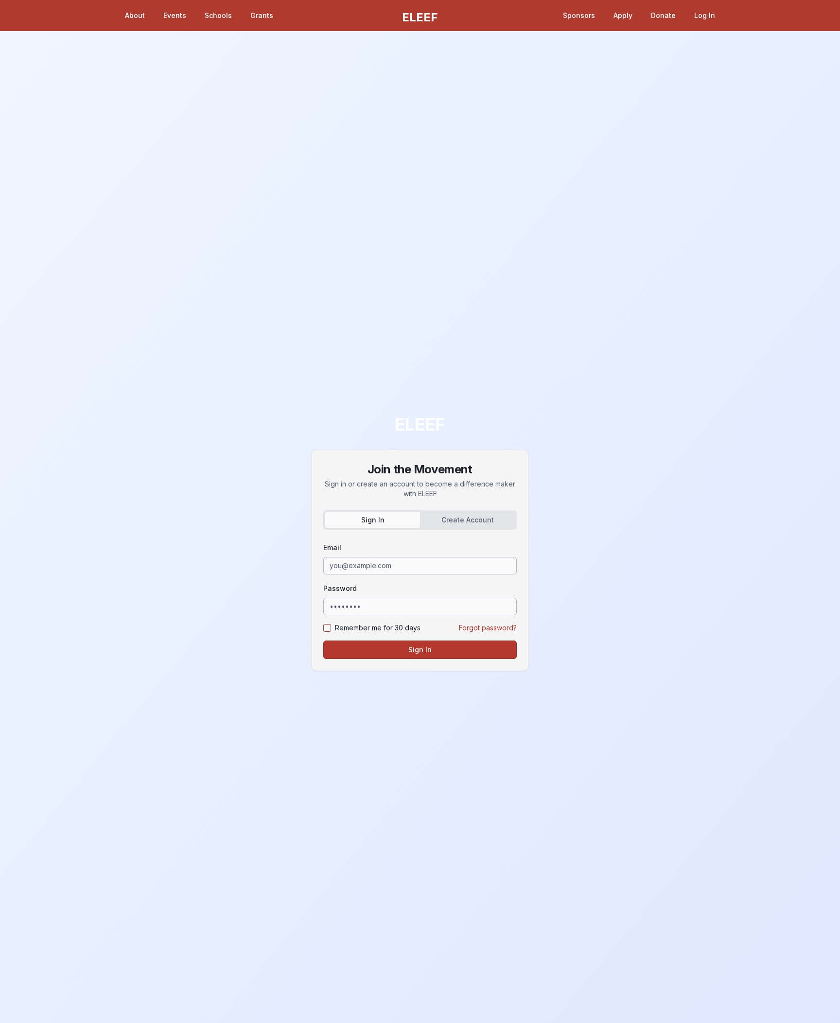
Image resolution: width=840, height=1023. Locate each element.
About (135, 15)
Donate (663, 15)
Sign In (420, 649)
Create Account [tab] (467, 520)
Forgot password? (488, 628)
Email (332, 547)
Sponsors (579, 15)
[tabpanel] (420, 600)
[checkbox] (327, 628)
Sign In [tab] (373, 520)
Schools (218, 15)
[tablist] (420, 520)
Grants (261, 15)
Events (174, 15)
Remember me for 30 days (377, 628)
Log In (704, 15)
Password (340, 588)
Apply (622, 15)
